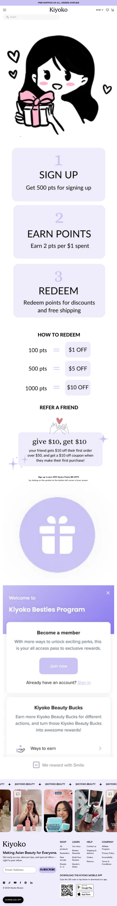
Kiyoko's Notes (75, 865)
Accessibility (107, 857)
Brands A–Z (63, 865)
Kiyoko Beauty (17, 888)
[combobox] (31, 17)
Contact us (91, 846)
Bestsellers (64, 853)
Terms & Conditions (106, 863)
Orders (90, 857)
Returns (90, 862)
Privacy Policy (108, 853)
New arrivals (63, 858)
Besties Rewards (76, 852)
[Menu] (4, 10)
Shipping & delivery (91, 852)
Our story (76, 846)
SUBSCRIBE (47, 869)
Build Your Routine (76, 858)
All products (64, 847)
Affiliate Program (106, 847)
